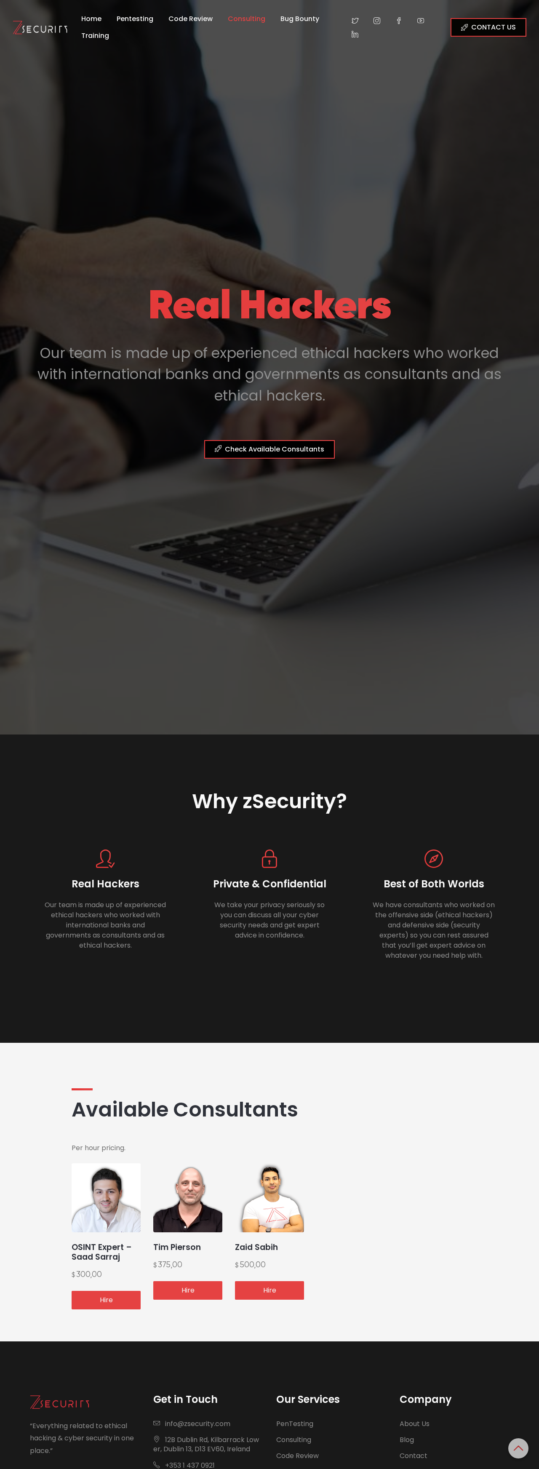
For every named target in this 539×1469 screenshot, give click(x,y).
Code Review (190, 19)
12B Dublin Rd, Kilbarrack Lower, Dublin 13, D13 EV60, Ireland (206, 1444)
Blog (407, 1440)
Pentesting (135, 19)
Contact (413, 1456)
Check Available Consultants (274, 449)
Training (95, 35)
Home (91, 19)
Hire (106, 1300)
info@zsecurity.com (197, 1424)
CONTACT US (493, 27)
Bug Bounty (299, 19)
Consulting (246, 19)
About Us (415, 1424)
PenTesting (294, 1424)
